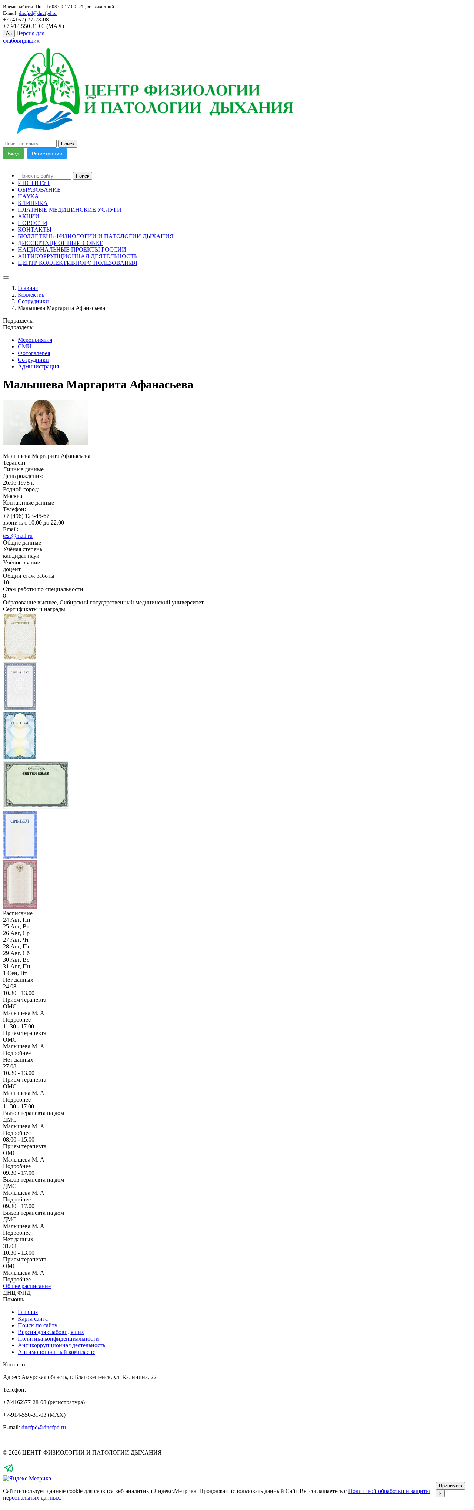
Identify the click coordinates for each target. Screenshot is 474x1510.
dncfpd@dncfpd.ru (43, 1427)
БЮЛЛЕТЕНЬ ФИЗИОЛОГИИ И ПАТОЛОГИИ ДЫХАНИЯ (96, 236)
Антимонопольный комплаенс (56, 1352)
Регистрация (47, 153)
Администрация (38, 366)
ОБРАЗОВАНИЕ (39, 189)
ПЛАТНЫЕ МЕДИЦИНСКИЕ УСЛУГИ (69, 209)
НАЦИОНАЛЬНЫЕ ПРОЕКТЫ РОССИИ (72, 249)
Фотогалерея (34, 353)
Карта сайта (33, 1318)
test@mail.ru (18, 536)
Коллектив (31, 294)
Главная (28, 288)
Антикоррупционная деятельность (61, 1345)
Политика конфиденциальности (58, 1338)
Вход (13, 153)
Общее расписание (27, 1286)
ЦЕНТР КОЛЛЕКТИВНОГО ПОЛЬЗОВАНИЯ (77, 263)
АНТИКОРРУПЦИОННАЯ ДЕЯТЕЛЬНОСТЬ (77, 256)
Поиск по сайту (37, 1325)
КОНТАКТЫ (34, 229)
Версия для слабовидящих (51, 1332)
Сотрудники (33, 301)
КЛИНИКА (33, 203)
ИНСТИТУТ (34, 183)
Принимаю (450, 1486)
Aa (9, 33)
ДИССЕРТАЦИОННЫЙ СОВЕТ (60, 243)
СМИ (24, 346)
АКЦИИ (29, 216)
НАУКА (28, 196)
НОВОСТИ (32, 223)
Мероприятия (35, 340)
